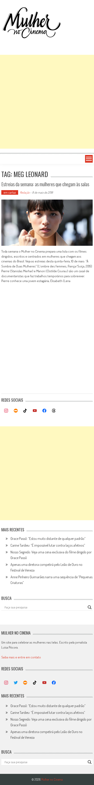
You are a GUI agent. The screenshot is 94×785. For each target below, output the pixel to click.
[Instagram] (6, 411)
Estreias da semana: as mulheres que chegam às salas (45, 184)
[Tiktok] (25, 411)
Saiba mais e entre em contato (21, 657)
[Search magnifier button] (90, 607)
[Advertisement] (47, 102)
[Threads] (54, 411)
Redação (25, 192)
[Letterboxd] (16, 411)
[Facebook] (44, 411)
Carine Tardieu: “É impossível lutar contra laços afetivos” (47, 545)
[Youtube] (35, 411)
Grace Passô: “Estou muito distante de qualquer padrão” (47, 538)
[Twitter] (16, 683)
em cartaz (9, 192)
